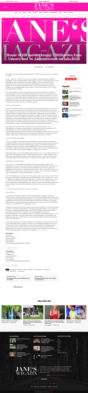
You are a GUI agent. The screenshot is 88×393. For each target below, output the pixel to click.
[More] (78, 79)
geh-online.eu (51, 391)
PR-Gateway (40, 67)
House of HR (20, 269)
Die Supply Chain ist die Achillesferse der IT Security (18, 279)
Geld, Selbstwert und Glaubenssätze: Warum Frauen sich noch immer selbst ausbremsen (74, 104)
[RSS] (44, 383)
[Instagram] (34, 383)
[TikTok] (47, 383)
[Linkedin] (75, 79)
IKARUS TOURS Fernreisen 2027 (10, 321)
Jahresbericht (47, 269)
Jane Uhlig (25, 325)
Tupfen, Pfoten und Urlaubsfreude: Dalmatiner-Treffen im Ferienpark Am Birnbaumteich (75, 97)
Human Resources (38, 269)
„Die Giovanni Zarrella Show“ (75, 110)
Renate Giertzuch (5, 322)
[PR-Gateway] (9, 287)
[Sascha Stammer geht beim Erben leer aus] (37, 357)
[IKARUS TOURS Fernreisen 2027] (65, 92)
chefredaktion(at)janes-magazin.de (57, 375)
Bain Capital (13, 269)
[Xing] (57, 383)
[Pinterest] (72, 79)
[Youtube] (54, 383)
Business (44, 50)
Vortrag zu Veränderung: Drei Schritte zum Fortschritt (45, 279)
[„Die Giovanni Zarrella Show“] (65, 110)
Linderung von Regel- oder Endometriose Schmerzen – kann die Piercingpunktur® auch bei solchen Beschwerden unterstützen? (47, 349)
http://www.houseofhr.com (12, 247)
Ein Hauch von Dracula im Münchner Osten (75, 115)
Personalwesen (21, 271)
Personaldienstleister (11, 271)
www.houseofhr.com (42, 230)
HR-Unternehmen (28, 269)
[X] (69, 79)
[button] (5, 7)
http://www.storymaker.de (12, 265)
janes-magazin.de (48, 325)
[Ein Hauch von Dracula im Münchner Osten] (65, 115)
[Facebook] (66, 79)
